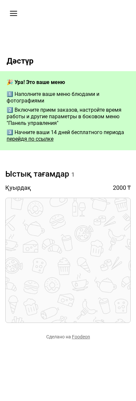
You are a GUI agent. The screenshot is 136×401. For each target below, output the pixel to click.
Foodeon (81, 336)
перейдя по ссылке (30, 139)
